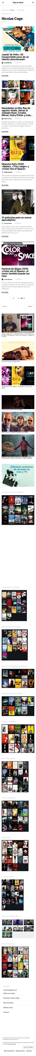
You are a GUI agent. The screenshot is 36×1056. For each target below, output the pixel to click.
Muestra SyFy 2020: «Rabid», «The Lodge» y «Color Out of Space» (15, 166)
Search (30, 306)
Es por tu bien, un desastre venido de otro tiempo (15, 432)
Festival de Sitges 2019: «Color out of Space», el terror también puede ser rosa (16, 272)
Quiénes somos (8, 1007)
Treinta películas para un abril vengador (12, 409)
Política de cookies (9, 993)
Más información (8, 1003)
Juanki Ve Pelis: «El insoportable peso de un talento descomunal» (15, 57)
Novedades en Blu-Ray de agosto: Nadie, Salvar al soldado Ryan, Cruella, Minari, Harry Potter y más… (17, 112)
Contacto (6, 1012)
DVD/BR (6, 83)
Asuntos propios (9, 192)
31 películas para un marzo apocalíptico (16, 218)
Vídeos (12, 29)
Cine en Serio (18, 3)
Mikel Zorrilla (8, 118)
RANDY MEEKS (8, 172)
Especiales (18, 192)
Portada (12, 10)
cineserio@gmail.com (10, 990)
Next (22, 298)
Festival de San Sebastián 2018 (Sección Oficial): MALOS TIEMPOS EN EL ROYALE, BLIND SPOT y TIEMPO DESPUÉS (17, 457)
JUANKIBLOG (8, 62)
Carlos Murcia (8, 279)
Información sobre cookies (11, 998)
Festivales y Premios (16, 139)
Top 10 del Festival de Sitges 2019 (10, 361)
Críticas (6, 29)
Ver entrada (5, 75)
